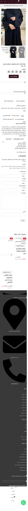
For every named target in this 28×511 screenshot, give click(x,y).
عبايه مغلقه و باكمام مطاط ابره (21, 251)
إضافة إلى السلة (13, 76)
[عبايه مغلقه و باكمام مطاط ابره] (20, 238)
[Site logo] (13, 2)
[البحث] (22, 2)
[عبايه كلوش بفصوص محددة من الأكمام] (6, 245)
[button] (24, 27)
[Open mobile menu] (25, 2)
